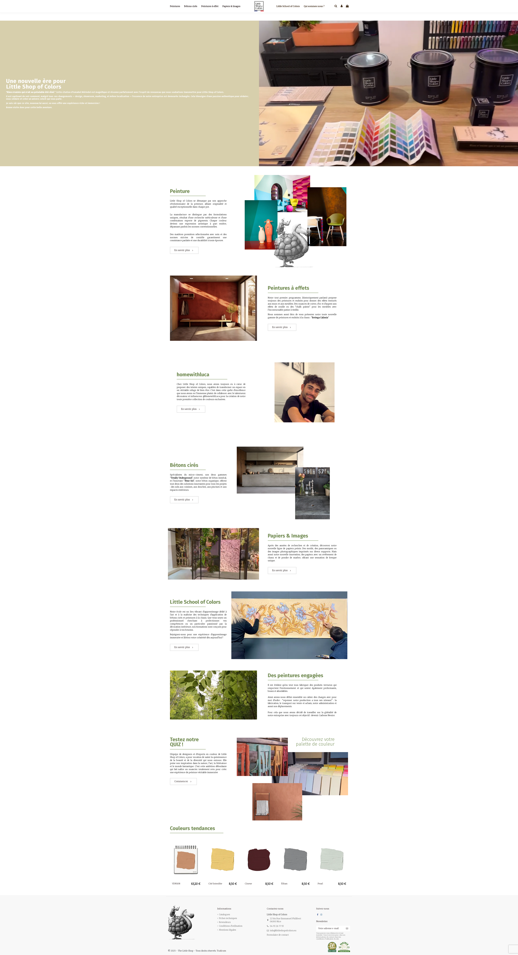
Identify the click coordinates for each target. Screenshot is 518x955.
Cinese (248, 883)
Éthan (284, 883)
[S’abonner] (347, 928)
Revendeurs (225, 922)
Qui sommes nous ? (314, 6)
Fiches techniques (228, 918)
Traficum (221, 950)
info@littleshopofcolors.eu (283, 930)
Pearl (320, 883)
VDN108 (176, 883)
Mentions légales (227, 930)
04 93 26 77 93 (277, 926)
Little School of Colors (288, 6)
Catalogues (224, 914)
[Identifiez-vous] (341, 6)
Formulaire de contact (278, 935)
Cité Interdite (215, 883)
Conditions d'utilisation (230, 926)
